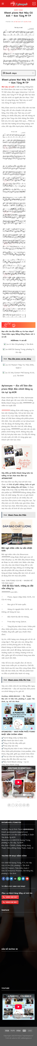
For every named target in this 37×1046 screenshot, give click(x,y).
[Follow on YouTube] (27, 879)
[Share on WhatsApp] (9, 805)
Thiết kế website (11, 1038)
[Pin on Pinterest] (24, 805)
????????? (6, 410)
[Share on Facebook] (13, 805)
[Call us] (19, 879)
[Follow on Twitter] (11, 879)
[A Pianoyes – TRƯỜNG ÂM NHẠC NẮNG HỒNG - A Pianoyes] (18, 3)
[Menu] (3, 3)
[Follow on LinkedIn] (23, 879)
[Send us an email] (15, 879)
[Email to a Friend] (20, 805)
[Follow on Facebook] (3, 879)
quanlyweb (27, 21)
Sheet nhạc (18, 10)
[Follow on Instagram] (7, 879)
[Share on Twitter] (16, 805)
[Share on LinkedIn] (27, 805)
